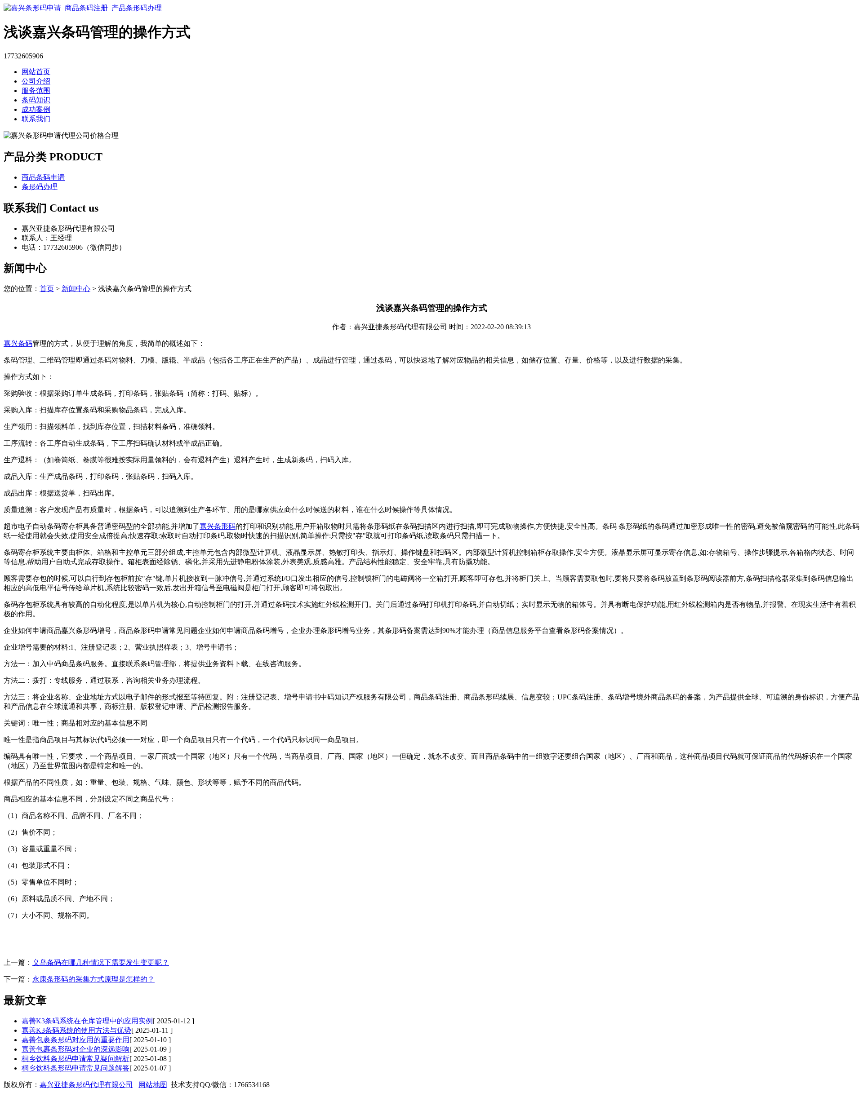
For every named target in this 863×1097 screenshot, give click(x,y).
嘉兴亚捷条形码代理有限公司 (86, 1084)
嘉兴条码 (18, 343)
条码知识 (36, 100)
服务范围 (36, 90)
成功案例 (36, 109)
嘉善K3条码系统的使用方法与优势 (76, 1030)
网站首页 (36, 71)
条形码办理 (40, 186)
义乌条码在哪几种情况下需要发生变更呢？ (100, 962)
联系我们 (36, 119)
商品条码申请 (43, 177)
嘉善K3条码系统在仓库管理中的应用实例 (87, 1021)
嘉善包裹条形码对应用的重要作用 (75, 1040)
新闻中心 (76, 288)
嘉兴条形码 (218, 526)
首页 (47, 288)
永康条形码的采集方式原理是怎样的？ (93, 979)
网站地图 (152, 1084)
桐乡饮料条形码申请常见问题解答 (75, 1068)
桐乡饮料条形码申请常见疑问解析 (75, 1058)
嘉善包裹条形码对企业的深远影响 (75, 1049)
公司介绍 (36, 81)
